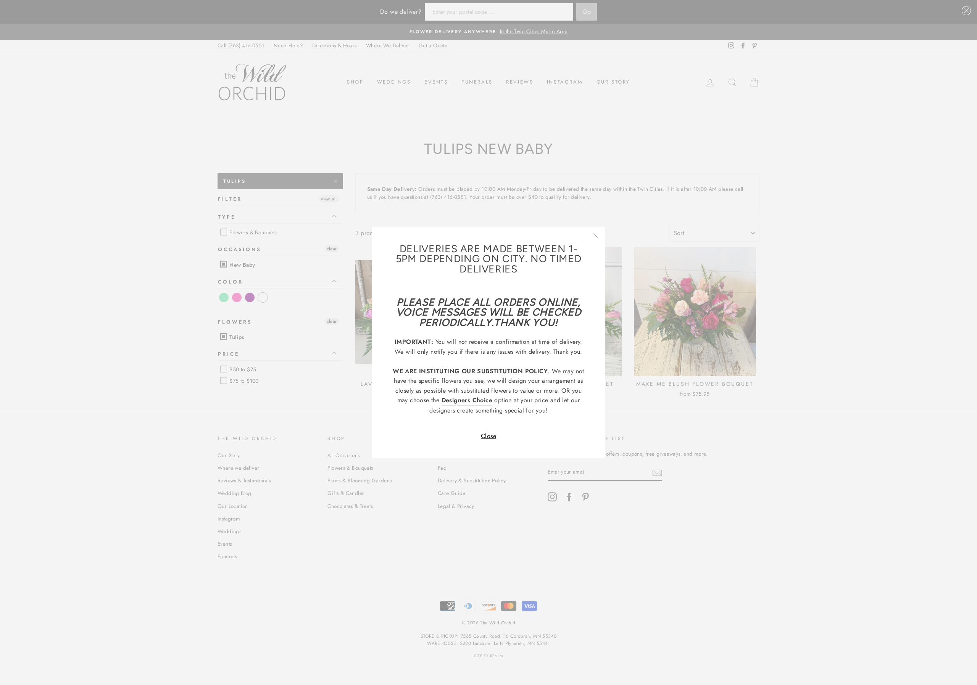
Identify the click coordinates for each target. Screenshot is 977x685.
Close (488, 436)
